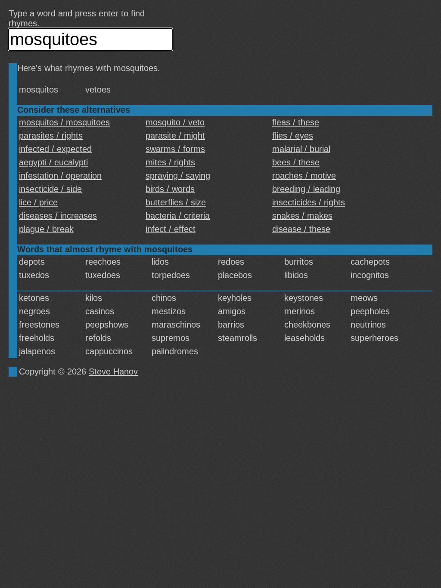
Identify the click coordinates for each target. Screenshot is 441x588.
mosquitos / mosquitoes (64, 122)
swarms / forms (175, 149)
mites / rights (170, 162)
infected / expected (55, 149)
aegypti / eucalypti (53, 162)
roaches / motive (304, 175)
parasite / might (175, 135)
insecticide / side (50, 189)
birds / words (170, 189)
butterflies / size (176, 202)
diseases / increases (58, 215)
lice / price (38, 202)
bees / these (296, 162)
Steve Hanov (113, 371)
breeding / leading (306, 189)
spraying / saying (178, 175)
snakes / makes (302, 215)
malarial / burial (301, 149)
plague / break (46, 229)
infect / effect (171, 229)
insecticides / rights (308, 202)
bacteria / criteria (178, 215)
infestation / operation (60, 175)
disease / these (301, 229)
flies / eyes (292, 135)
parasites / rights (51, 135)
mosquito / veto (175, 122)
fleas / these (295, 122)
